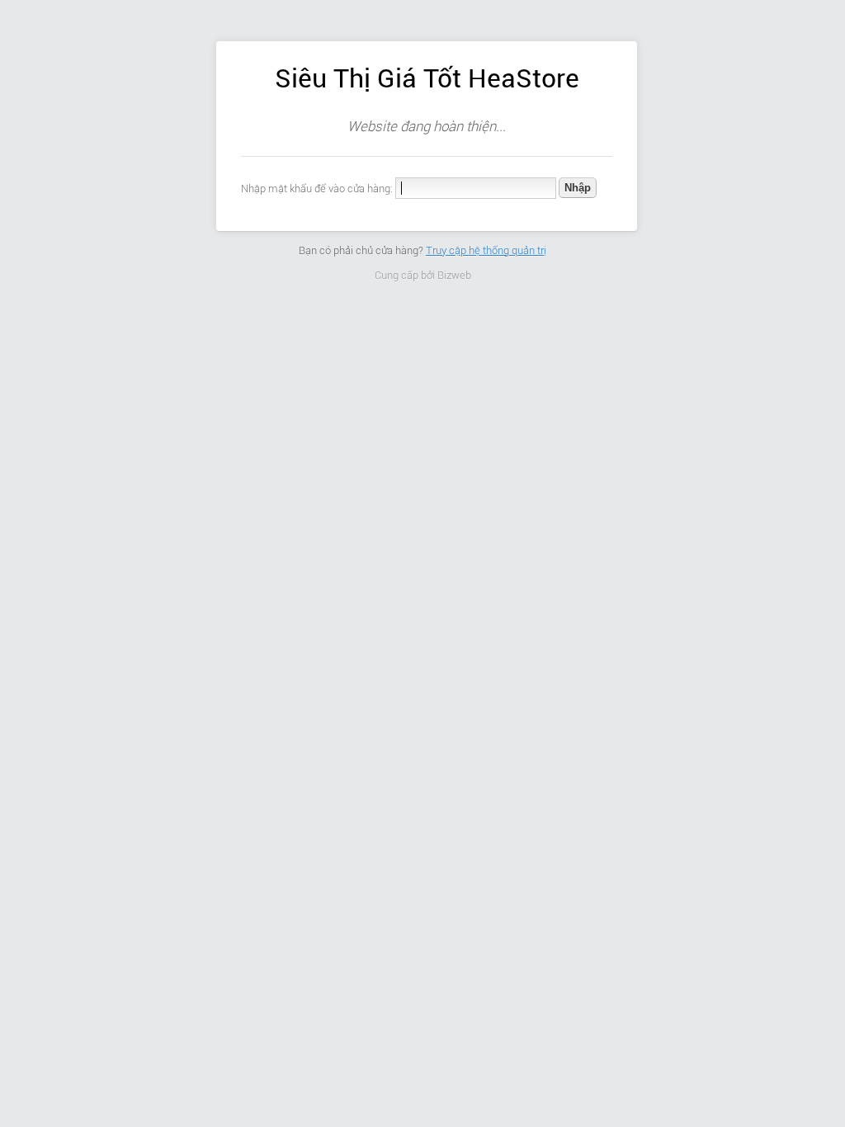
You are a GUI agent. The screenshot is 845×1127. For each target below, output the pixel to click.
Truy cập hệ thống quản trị (486, 250)
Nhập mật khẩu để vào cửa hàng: (317, 188)
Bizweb (454, 275)
